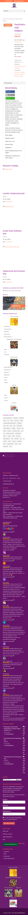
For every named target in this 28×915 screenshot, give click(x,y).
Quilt (12, 438)
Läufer (5, 380)
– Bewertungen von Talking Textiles (13, 516)
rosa (21, 438)
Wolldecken (7, 375)
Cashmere (16, 72)
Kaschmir (22, 74)
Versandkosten (18, 42)
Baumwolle (21, 418)
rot (23, 438)
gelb (4, 425)
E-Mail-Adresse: (7, 811)
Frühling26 (19, 423)
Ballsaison (15, 418)
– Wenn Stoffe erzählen (12, 507)
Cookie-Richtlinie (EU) (9, 858)
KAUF (7, 514)
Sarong (5, 400)
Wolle (10, 446)
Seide (9, 441)
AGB (4, 839)
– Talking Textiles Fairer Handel (12, 512)
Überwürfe (6, 372)
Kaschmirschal (17, 66)
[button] (10, 91)
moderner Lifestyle (10, 433)
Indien (5, 349)
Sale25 (21, 76)
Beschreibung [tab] (8, 83)
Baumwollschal (7, 336)
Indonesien (6, 354)
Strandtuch (19, 441)
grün (18, 74)
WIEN (8, 505)
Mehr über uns (6, 497)
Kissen (5, 377)
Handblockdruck (6, 428)
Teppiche (6, 382)
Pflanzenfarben (6, 438)
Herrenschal (7, 334)
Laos (5, 352)
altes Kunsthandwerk (7, 418)
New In (4, 436)
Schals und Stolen (10, 18)
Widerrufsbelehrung (7, 836)
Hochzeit (19, 428)
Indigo (4, 430)
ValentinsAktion (10, 443)
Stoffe (5, 395)
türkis (4, 443)
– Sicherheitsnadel (12, 503)
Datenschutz (7, 856)
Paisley (9, 436)
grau (11, 425)
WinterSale (5, 446)
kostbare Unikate (16, 430)
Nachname (5, 805)
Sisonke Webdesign (20, 912)
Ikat (22, 428)
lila (4, 433)
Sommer (14, 441)
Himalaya (13, 428)
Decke (21, 420)
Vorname (5, 799)
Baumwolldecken (8, 367)
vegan (16, 443)
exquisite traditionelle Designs (9, 423)
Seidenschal (7, 326)
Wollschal (6, 331)
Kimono (6, 397)
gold (8, 425)
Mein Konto (5, 831)
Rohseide (16, 438)
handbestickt (19, 425)
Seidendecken (7, 369)
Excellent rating (10, 518)
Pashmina (16, 76)
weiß (20, 443)
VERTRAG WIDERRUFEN (10, 844)
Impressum (6, 851)
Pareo (13, 436)
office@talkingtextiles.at (8, 484)
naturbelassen (18, 433)
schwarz (5, 441)
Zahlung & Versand (7, 834)
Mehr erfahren (6, 716)
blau (8, 420)
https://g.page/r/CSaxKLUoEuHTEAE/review (13, 719)
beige (4, 420)
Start (4, 18)
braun (12, 420)
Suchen (19, 779)
